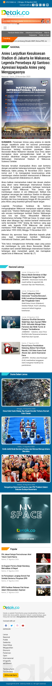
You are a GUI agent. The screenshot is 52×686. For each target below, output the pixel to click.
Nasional (6, 637)
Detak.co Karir (44, 35)
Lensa (5, 635)
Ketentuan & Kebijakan (34, 33)
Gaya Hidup (7, 645)
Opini (5, 656)
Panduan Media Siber (15, 33)
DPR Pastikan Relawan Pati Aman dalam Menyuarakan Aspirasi (15, 588)
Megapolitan (8, 648)
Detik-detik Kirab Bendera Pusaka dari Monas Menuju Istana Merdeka (26, 450)
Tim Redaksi (8, 672)
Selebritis (6, 642)
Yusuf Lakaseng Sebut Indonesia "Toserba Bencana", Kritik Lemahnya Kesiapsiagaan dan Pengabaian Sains (34, 297)
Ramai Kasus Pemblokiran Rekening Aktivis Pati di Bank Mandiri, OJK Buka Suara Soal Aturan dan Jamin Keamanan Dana (34, 350)
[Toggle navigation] (5, 27)
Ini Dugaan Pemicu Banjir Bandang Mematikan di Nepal (16, 567)
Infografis (7, 661)
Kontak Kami (11, 675)
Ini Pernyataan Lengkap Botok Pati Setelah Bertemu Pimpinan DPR (16, 577)
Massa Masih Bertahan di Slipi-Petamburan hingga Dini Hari (34, 276)
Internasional (8, 658)
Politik (5, 640)
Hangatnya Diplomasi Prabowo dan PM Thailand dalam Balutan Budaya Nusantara (26, 488)
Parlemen (7, 653)
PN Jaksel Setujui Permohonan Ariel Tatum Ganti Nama (16, 555)
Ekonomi (6, 650)
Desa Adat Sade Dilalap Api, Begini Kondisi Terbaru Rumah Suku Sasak (26, 412)
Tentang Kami (8, 669)
